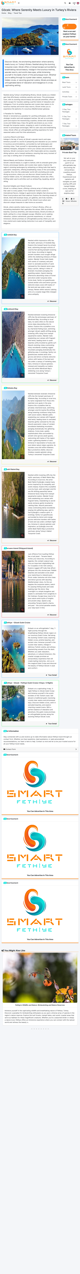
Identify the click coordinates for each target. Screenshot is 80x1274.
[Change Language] (78, 3)
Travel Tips (18, 13)
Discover (53, 301)
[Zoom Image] (55, 51)
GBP (74, 3)
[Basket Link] (70, 3)
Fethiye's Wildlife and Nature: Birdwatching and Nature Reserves (40, 1005)
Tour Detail (52, 675)
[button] (65, 3)
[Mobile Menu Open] (18, 3)
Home (4, 13)
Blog (9, 13)
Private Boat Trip (69, 152)
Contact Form (10, 749)
